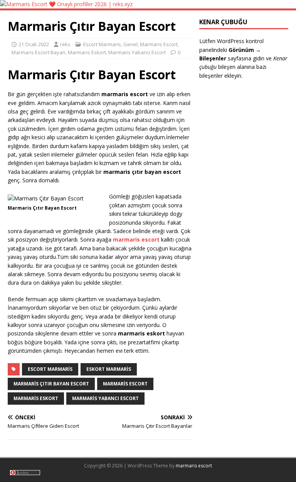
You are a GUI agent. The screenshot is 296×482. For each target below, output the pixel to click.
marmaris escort (194, 465)
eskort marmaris (108, 369)
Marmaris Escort (159, 44)
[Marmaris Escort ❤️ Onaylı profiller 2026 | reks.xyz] (66, 4)
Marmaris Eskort (87, 52)
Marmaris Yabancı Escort (137, 52)
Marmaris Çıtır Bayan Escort (51, 383)
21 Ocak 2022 (33, 44)
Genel (130, 44)
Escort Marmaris (102, 44)
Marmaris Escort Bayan (39, 52)
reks (65, 44)
